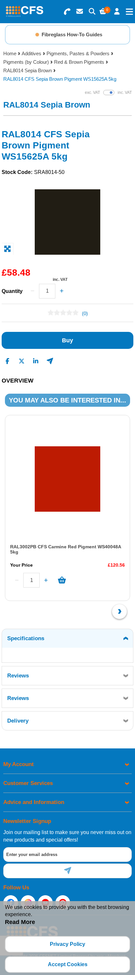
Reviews (18, 676)
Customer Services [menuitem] (28, 783)
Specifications (25, 638)
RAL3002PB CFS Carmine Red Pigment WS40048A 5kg (65, 549)
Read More (20, 922)
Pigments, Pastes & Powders (78, 53)
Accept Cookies (67, 964)
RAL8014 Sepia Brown (27, 70)
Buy (67, 340)
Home (9, 53)
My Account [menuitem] (18, 764)
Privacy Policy (67, 944)
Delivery (18, 721)
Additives (31, 53)
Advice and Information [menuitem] (33, 802)
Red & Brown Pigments (79, 62)
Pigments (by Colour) (26, 62)
